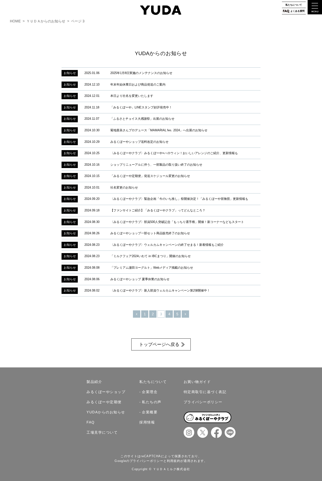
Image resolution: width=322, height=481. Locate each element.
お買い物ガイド (197, 382)
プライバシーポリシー (203, 402)
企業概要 (149, 412)
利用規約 (173, 461)
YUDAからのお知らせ (106, 412)
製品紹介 (94, 382)
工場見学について (102, 432)
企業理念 (149, 392)
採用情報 (147, 422)
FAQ (91, 422)
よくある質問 (297, 11)
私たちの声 (151, 402)
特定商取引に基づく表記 (205, 392)
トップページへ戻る (159, 344)
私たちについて (293, 5)
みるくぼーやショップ (106, 392)
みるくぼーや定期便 (104, 402)
